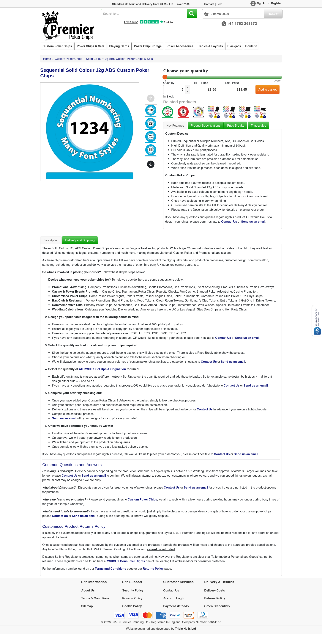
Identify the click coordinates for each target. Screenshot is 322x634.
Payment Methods (176, 606)
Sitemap (87, 606)
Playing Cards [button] (119, 46)
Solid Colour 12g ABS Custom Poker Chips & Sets (119, 59)
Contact (209, 4)
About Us (88, 590)
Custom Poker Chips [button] (57, 46)
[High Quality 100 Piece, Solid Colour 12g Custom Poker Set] (214, 112)
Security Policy (132, 590)
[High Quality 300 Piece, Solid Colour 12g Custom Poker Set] (245, 112)
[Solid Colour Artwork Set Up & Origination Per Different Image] (198, 112)
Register (276, 3)
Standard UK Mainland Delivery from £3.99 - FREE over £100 (151, 4)
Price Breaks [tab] (235, 125)
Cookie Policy (132, 606)
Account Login (173, 598)
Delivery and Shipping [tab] (80, 240)
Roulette (251, 46)
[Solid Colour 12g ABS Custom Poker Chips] (183, 112)
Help (219, 4)
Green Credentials (217, 606)
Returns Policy (214, 598)
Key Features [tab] (175, 125)
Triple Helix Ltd (185, 628)
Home (47, 59)
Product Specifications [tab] (205, 125)
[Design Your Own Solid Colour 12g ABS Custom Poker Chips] (168, 112)
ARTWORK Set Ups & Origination (102, 369)
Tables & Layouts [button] (210, 46)
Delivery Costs (214, 590)
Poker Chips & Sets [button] (90, 46)
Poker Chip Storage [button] (148, 46)
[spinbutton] (174, 89)
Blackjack (234, 46)
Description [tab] (51, 240)
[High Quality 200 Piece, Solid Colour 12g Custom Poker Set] (229, 112)
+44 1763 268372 (242, 23)
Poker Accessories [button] (180, 46)
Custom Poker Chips (68, 59)
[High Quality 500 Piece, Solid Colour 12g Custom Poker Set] (260, 112)
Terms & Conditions (95, 598)
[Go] (192, 13)
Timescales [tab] (258, 125)
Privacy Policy (132, 598)
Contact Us (171, 590)
